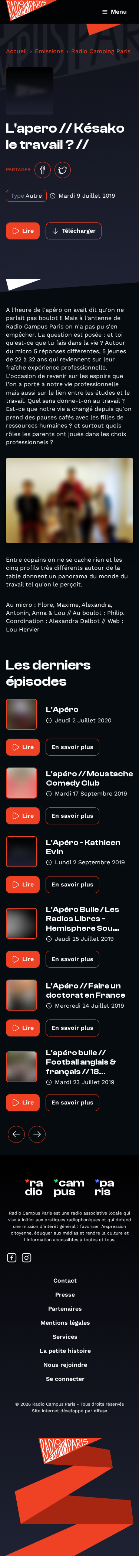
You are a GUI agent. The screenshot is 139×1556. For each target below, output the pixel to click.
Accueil (16, 51)
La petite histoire (65, 1350)
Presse (65, 1294)
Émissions (49, 51)
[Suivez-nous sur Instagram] (27, 1258)
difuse (100, 1410)
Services (65, 1336)
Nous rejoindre (65, 1364)
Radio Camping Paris (100, 51)
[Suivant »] (37, 1134)
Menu (119, 11)
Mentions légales (65, 1322)
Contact (65, 1280)
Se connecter (65, 1378)
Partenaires (65, 1308)
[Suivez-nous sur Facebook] (12, 1258)
